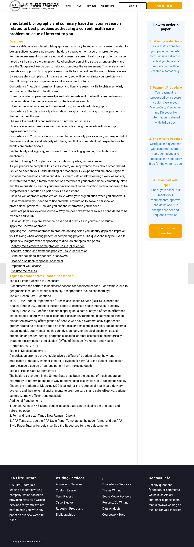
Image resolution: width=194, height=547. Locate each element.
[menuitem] (22, 6)
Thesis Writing (111, 490)
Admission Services (69, 484)
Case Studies (65, 502)
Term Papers (64, 496)
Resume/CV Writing (115, 502)
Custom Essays (66, 490)
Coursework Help (113, 514)
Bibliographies (65, 514)
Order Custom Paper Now (165, 231)
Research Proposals (69, 508)
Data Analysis (111, 508)
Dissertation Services (116, 484)
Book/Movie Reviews (116, 496)
